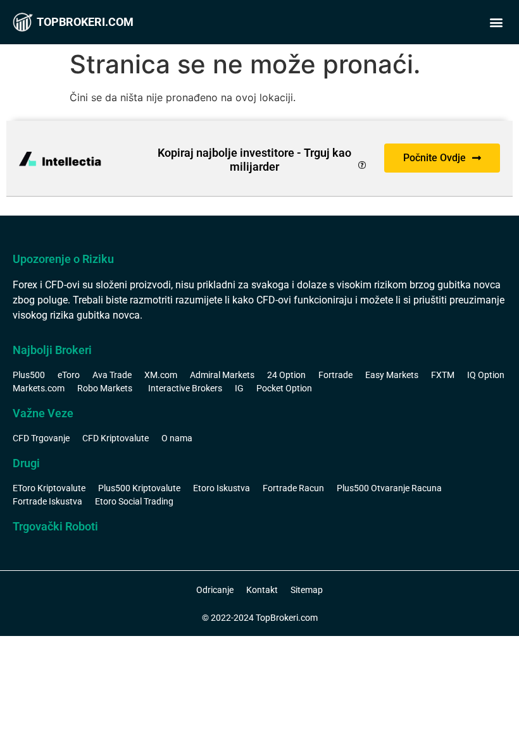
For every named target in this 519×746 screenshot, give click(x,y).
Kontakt (262, 590)
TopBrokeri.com (85, 21)
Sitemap (307, 590)
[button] (495, 22)
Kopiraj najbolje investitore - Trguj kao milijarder (254, 159)
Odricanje (215, 590)
